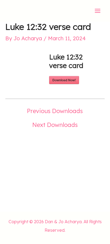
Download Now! (64, 80)
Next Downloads (55, 125)
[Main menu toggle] (98, 11)
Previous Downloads (55, 111)
